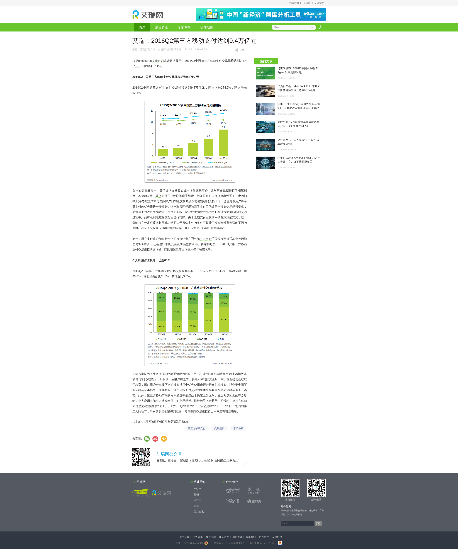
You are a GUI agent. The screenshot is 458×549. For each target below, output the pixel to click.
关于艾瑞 (184, 536)
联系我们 (251, 536)
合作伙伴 (264, 536)
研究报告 (206, 27)
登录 (321, 27)
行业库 (197, 500)
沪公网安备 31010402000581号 (227, 542)
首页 (142, 27)
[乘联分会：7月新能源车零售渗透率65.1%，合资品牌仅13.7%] (265, 127)
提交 (318, 523)
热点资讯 (161, 27)
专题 (196, 505)
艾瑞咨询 (294, 2)
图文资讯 (199, 511)
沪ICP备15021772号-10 (261, 542)
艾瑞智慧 (319, 2)
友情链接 (277, 536)
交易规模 (219, 428)
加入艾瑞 (211, 536)
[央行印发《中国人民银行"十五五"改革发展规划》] (265, 145)
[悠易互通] (233, 501)
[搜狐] (254, 490)
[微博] (155, 439)
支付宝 (204, 206)
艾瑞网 (307, 2)
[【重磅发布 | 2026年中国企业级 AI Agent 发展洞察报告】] (265, 73)
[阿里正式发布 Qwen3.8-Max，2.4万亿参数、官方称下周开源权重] (265, 163)
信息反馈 (237, 536)
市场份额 (238, 428)
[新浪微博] (233, 490)
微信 (158, 195)
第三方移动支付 (196, 428)
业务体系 (198, 536)
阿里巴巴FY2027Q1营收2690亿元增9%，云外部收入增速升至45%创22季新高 (298, 108)
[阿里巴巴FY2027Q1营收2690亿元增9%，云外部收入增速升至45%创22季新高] (265, 109)
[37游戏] (254, 501)
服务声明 (224, 536)
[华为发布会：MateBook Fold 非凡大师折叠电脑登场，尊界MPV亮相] (265, 91)
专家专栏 (184, 27)
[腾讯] (164, 439)
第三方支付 (204, 238)
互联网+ (198, 488)
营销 (196, 494)
